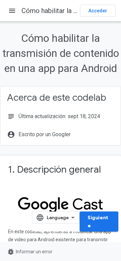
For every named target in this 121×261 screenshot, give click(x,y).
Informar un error (29, 251)
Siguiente (98, 221)
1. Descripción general (54, 169)
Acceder (97, 10)
